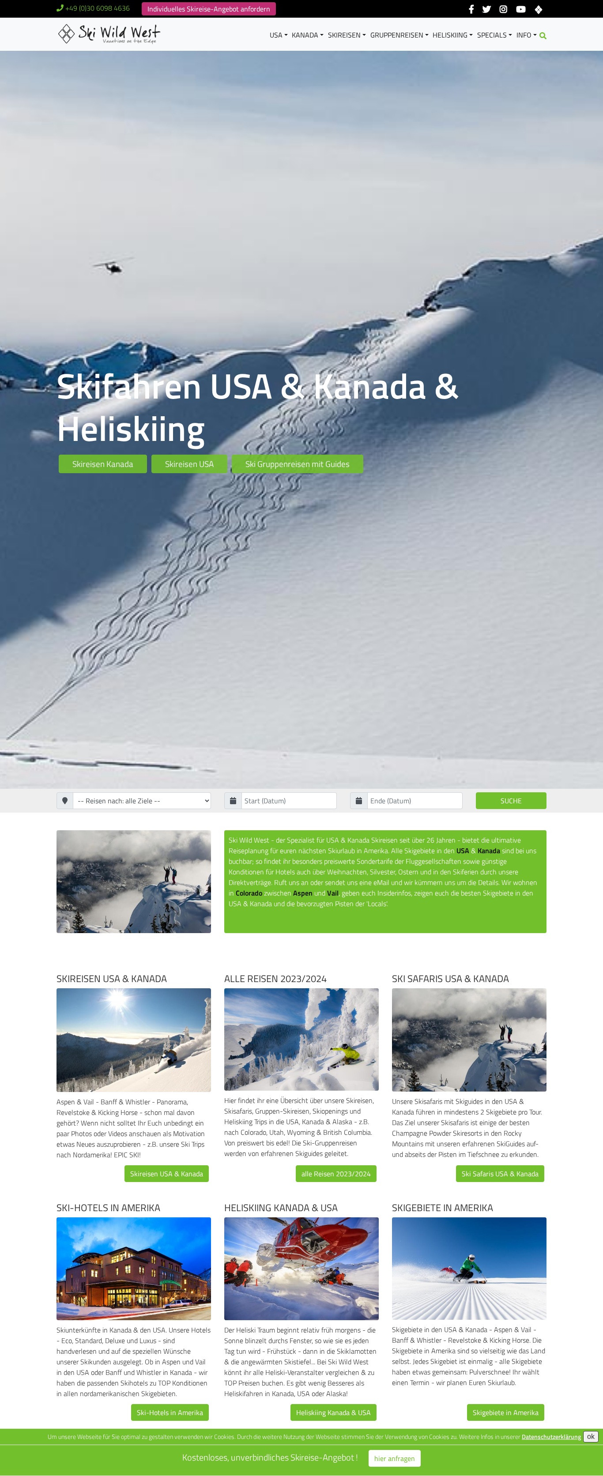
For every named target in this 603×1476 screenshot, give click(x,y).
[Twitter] (486, 9)
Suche (511, 800)
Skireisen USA (189, 463)
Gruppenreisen (396, 35)
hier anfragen (394, 1458)
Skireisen (344, 35)
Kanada (305, 35)
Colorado (249, 893)
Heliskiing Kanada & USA (281, 1208)
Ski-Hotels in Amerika (108, 1208)
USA (276, 35)
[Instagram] (503, 9)
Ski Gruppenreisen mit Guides (297, 463)
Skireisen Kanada (102, 463)
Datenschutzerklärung (551, 1436)
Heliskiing (450, 35)
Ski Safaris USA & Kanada (450, 979)
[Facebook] (471, 9)
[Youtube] (520, 9)
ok (591, 1436)
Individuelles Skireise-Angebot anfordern (208, 9)
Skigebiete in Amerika (442, 1208)
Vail (333, 893)
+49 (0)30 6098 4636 (97, 8)
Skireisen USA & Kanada (112, 979)
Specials (492, 35)
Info (523, 35)
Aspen (303, 893)
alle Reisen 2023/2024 (275, 979)
